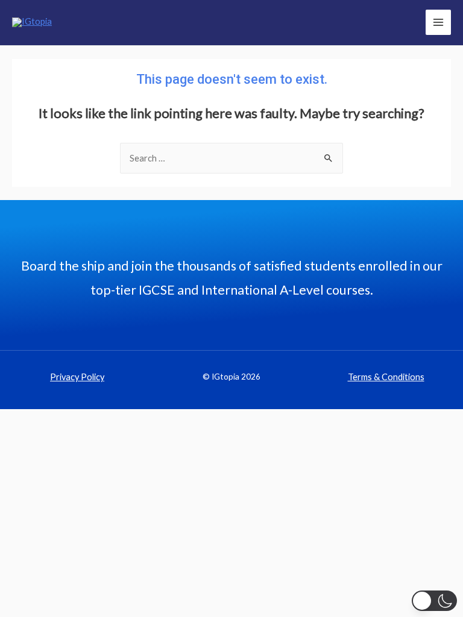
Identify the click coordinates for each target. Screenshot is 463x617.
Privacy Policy (77, 377)
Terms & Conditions (386, 377)
